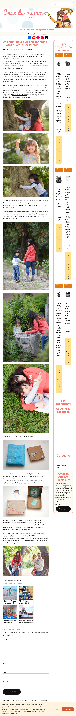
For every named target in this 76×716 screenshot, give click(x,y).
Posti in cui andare (27, 49)
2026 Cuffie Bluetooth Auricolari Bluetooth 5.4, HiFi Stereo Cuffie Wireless (58, 200)
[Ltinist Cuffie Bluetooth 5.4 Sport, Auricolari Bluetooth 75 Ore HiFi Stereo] (67, 63)
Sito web (5, 681)
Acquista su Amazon (59, 150)
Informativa (63, 509)
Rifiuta (56, 709)
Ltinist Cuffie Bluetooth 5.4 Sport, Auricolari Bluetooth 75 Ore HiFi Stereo (67, 81)
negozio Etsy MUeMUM (27, 536)
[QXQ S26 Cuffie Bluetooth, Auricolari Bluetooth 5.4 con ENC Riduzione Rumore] (67, 294)
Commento (6, 639)
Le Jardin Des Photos (19, 95)
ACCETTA (68, 709)
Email (5, 672)
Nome (5, 663)
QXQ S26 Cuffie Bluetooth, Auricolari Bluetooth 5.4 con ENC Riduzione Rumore (67, 314)
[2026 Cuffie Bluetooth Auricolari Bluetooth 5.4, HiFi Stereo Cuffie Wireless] (58, 179)
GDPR (15, 713)
